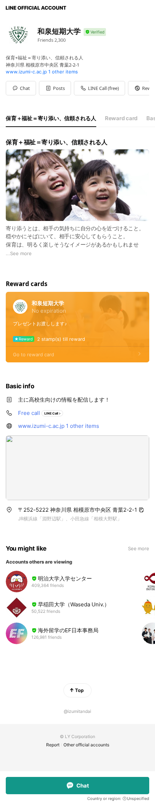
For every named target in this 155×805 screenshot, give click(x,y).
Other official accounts (86, 744)
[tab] (51, 118)
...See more (19, 253)
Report (52, 744)
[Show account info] (95, 32)
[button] (55, 88)
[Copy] (141, 510)
